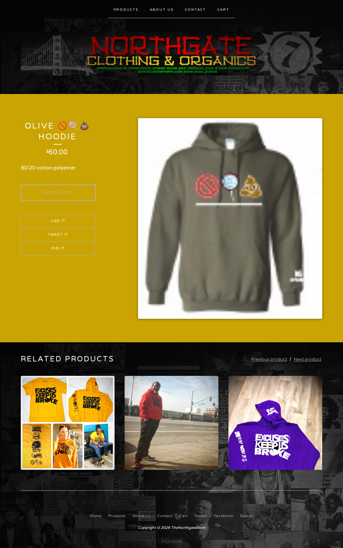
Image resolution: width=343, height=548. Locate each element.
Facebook (223, 515)
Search (246, 515)
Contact (195, 10)
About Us (162, 10)
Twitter (200, 515)
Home (95, 515)
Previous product (269, 359)
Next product (307, 359)
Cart (223, 10)
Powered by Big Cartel (171, 541)
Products (126, 10)
